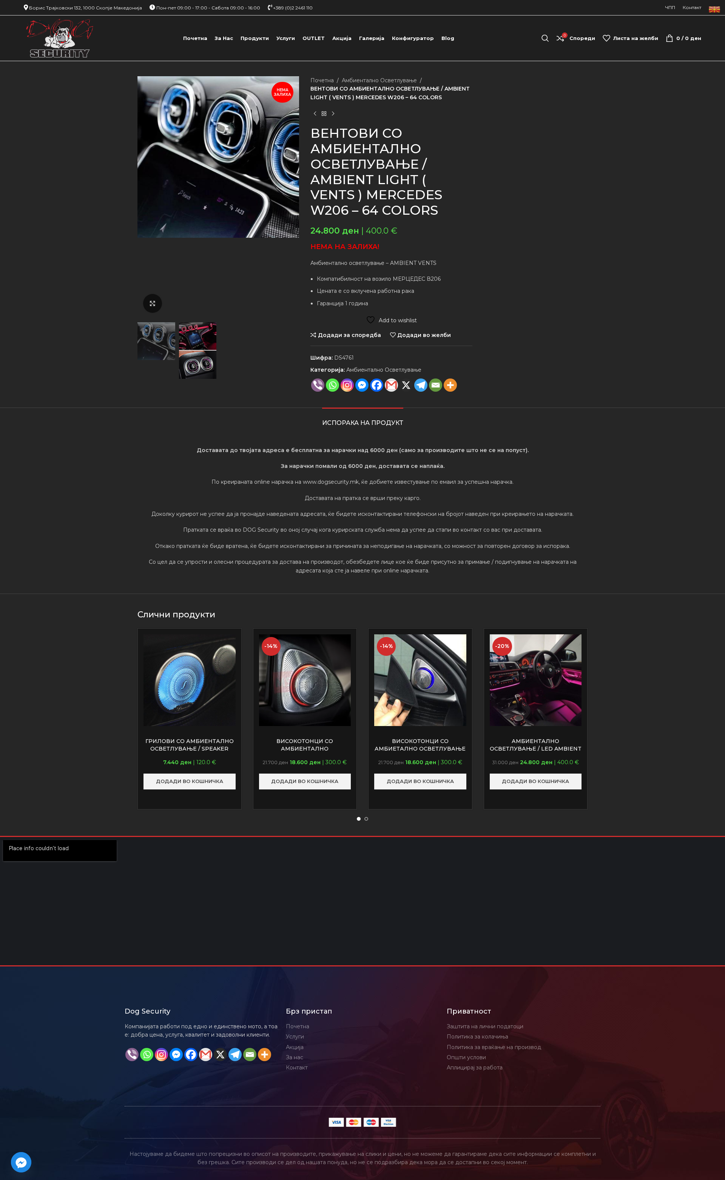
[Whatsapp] (332, 385)
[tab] (362, 419)
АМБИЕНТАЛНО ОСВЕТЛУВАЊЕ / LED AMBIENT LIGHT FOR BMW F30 (536, 748)
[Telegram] (420, 385)
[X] (406, 385)
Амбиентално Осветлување (379, 80)
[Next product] (333, 113)
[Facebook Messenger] (362, 385)
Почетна (322, 80)
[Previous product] (314, 113)
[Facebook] (376, 385)
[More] (450, 385)
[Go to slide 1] (359, 819)
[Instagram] (347, 385)
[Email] (435, 385)
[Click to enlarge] (152, 303)
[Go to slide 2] (366, 819)
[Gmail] (391, 385)
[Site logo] (60, 37)
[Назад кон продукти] (324, 113)
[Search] (545, 38)
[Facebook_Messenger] (21, 1162)
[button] (189, 781)
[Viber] (317, 385)
